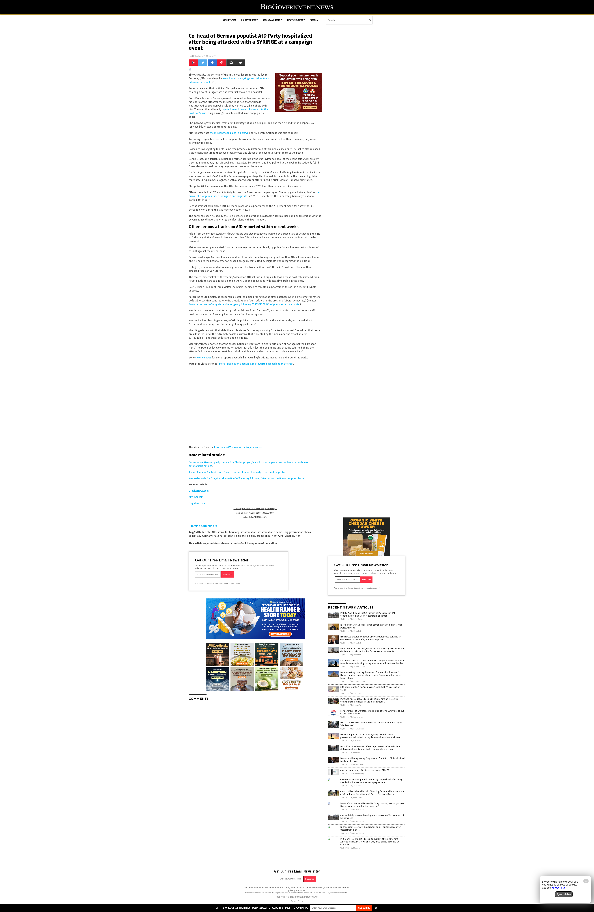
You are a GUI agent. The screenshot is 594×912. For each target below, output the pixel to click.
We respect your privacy (281, 893)
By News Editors (357, 729)
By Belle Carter (357, 619)
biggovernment (249, 20)
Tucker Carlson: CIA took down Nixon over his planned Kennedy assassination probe (237, 472)
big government (293, 532)
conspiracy (195, 535)
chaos (307, 532)
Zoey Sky (210, 56)
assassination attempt (270, 532)
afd (209, 532)
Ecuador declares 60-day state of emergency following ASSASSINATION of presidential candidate (244, 304)
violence (289, 535)
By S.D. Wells (356, 741)
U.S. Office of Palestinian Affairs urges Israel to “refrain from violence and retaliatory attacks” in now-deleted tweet (370, 748)
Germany (207, 535)
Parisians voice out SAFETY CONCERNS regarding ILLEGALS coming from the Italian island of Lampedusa (369, 700)
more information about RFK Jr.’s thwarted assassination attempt (256, 363)
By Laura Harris (357, 717)
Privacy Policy (297, 901)
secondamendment (272, 20)
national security (223, 535)
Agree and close (564, 894)
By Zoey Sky (356, 693)
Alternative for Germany (225, 532)
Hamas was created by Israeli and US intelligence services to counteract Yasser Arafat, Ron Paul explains (370, 638)
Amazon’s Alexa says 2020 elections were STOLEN (365, 770)
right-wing (278, 535)
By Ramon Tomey (357, 705)
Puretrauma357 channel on (238, 447)
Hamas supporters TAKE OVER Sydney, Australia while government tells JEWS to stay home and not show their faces (371, 736)
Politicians (240, 535)
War (297, 535)
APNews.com (196, 496)
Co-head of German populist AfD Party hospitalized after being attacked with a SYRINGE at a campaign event (371, 781)
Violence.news (203, 357)
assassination (248, 532)
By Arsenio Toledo (358, 667)
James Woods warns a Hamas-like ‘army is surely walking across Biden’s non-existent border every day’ (372, 804)
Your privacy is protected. (204, 583)
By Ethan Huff (356, 631)
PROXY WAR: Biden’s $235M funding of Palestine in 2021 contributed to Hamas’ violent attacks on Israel (367, 614)
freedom (314, 20)
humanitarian (229, 20)
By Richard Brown (358, 681)
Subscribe (364, 907)
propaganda (263, 535)
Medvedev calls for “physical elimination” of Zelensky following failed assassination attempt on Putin (246, 478)
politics (251, 535)
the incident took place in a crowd (229, 132)
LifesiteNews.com (199, 490)
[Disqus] (255, 741)
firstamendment (296, 20)
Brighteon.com (197, 503)
